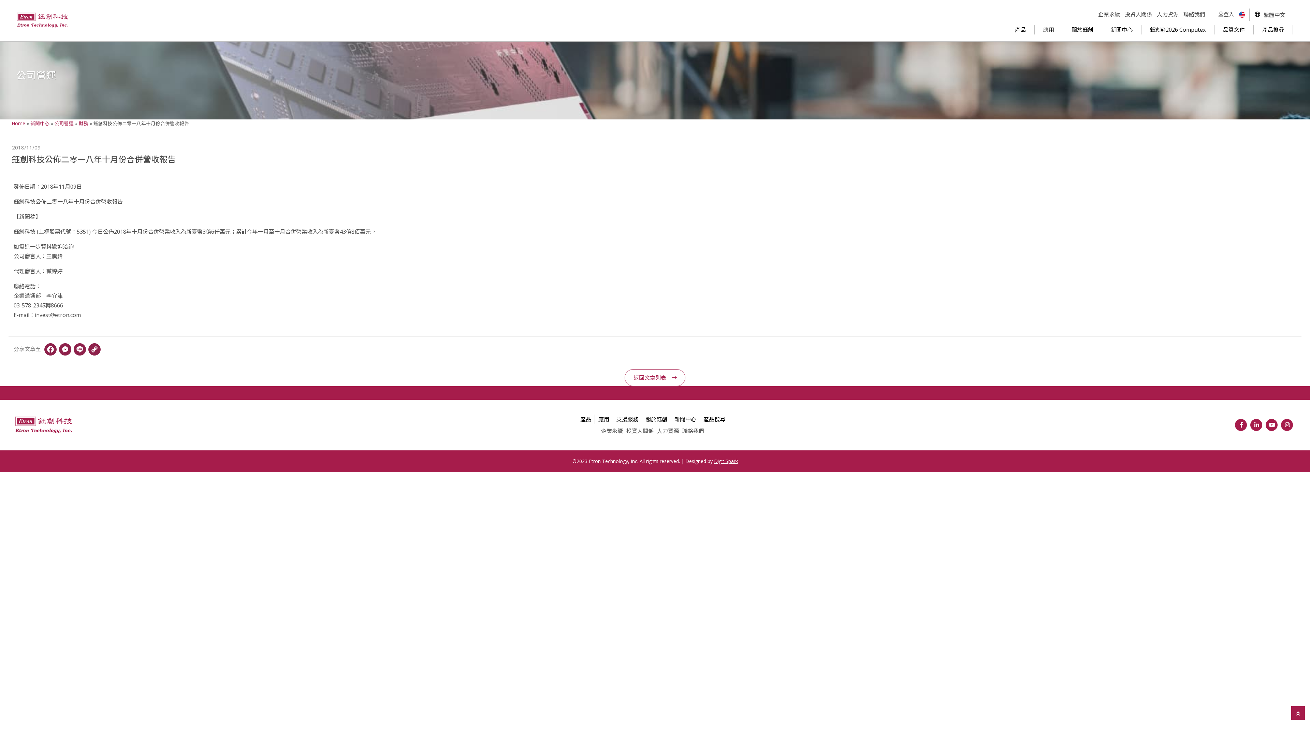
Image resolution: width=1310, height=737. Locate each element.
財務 (83, 123)
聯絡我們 (1194, 14)
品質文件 (1234, 29)
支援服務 (627, 419)
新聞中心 (1122, 29)
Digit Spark (726, 461)
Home (18, 123)
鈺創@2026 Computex (1178, 29)
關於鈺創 (1082, 29)
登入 (1228, 14)
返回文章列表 (650, 377)
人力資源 (1168, 14)
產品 (1020, 29)
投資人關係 (1138, 14)
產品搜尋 (1273, 29)
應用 (1048, 29)
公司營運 (64, 123)
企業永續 (1109, 14)
